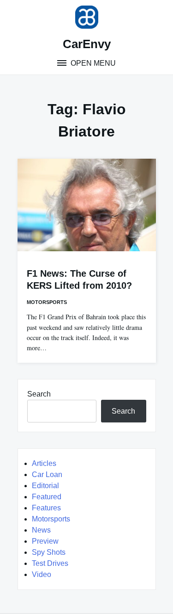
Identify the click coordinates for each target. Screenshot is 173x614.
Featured (46, 497)
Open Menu (92, 63)
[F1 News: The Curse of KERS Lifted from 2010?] (87, 205)
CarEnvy (87, 44)
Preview (45, 541)
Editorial (45, 486)
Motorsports (47, 302)
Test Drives (50, 563)
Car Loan (47, 474)
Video (41, 574)
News (41, 530)
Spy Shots (49, 552)
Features (46, 508)
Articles (44, 463)
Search (39, 394)
